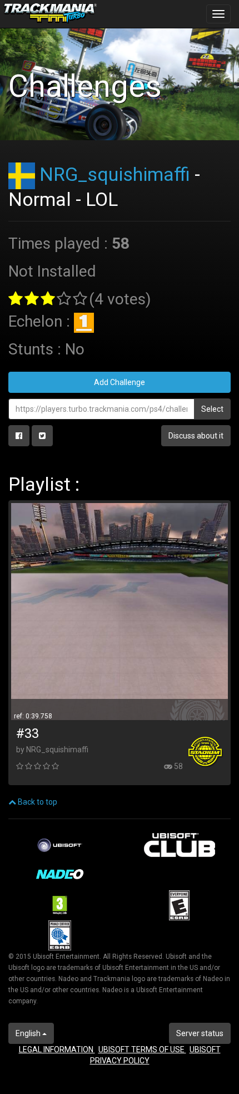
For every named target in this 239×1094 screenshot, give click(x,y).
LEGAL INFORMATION (57, 1049)
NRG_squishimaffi (114, 174)
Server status (199, 1033)
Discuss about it (195, 435)
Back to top (36, 801)
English (29, 1033)
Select (212, 409)
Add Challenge (119, 382)
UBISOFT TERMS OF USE (142, 1049)
